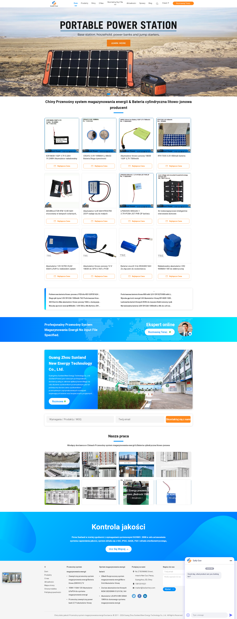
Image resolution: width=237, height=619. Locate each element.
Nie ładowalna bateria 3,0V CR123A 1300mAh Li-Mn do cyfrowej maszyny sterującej (146, 294)
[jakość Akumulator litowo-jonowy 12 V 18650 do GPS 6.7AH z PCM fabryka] (99, 245)
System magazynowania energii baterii (112, 569)
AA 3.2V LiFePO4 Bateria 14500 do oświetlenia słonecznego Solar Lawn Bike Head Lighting (146, 301)
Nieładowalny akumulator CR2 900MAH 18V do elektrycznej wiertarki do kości (171, 269)
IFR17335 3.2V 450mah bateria (171, 156)
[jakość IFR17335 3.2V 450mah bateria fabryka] (173, 135)
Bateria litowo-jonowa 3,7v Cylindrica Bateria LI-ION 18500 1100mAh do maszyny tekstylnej (74, 305)
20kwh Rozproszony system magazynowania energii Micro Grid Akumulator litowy (113, 579)
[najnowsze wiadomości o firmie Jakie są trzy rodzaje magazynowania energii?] (62, 476)
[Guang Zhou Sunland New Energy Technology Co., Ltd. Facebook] (139, 596)
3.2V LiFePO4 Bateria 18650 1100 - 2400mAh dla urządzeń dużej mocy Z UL (74, 298)
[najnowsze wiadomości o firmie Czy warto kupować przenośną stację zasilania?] (62, 504)
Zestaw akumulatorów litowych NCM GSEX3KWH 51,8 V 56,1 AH (114, 589)
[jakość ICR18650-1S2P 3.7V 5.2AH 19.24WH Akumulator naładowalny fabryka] (62, 135)
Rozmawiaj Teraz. (183, 3)
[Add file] (188, 615)
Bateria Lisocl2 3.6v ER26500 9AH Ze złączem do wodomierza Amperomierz (136, 269)
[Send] (231, 615)
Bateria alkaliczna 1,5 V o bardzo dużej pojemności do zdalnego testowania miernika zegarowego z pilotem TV (146, 305)
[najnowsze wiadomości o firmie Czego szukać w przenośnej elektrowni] (173, 476)
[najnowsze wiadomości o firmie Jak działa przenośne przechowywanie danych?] (99, 476)
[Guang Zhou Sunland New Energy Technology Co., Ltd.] (54, 4)
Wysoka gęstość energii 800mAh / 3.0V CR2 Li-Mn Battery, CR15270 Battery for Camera (74, 294)
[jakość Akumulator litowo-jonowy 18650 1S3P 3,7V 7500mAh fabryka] (136, 135)
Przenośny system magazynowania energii (76, 569)
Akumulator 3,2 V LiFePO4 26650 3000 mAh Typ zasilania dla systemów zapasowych (74, 301)
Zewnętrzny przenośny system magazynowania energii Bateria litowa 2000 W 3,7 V (81, 579)
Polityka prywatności (52, 592)
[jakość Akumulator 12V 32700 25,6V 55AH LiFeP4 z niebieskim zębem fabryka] (62, 245)
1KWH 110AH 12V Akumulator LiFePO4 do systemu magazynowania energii (80, 591)
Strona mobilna (50, 589)
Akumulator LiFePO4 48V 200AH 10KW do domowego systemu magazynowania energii (114, 599)
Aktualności (49, 582)
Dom (46, 572)
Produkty (48, 575)
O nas (46, 578)
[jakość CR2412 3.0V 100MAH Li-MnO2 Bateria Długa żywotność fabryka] (99, 135)
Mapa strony (49, 585)
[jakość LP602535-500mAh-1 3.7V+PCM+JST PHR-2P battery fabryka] (136, 190)
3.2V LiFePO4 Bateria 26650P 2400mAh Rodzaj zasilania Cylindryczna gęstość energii (146, 298)
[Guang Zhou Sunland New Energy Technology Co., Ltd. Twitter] (134, 596)
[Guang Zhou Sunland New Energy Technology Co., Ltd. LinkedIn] (145, 596)
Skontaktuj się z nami (178, 419)
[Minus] (230, 560)
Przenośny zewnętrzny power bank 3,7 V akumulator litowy (81, 601)
